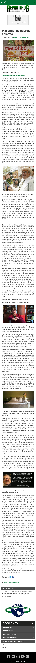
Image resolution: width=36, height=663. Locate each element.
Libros (15, 37)
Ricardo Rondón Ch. (25, 37)
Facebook (8, 656)
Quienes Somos (14, 661)
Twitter (13, 656)
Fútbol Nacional (10, 634)
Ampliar (18, 23)
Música (4, 647)
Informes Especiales (13, 582)
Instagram (18, 656)
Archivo (23, 661)
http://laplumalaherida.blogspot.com (14, 75)
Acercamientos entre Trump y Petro (18, 22)
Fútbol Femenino (10, 638)
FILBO (5, 582)
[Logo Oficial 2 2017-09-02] (18, 610)
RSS (23, 656)
